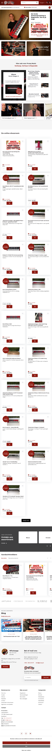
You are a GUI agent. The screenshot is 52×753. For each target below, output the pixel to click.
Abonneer (34, 389)
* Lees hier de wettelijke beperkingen (26, 391)
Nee (26, 746)
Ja (26, 742)
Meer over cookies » (26, 750)
